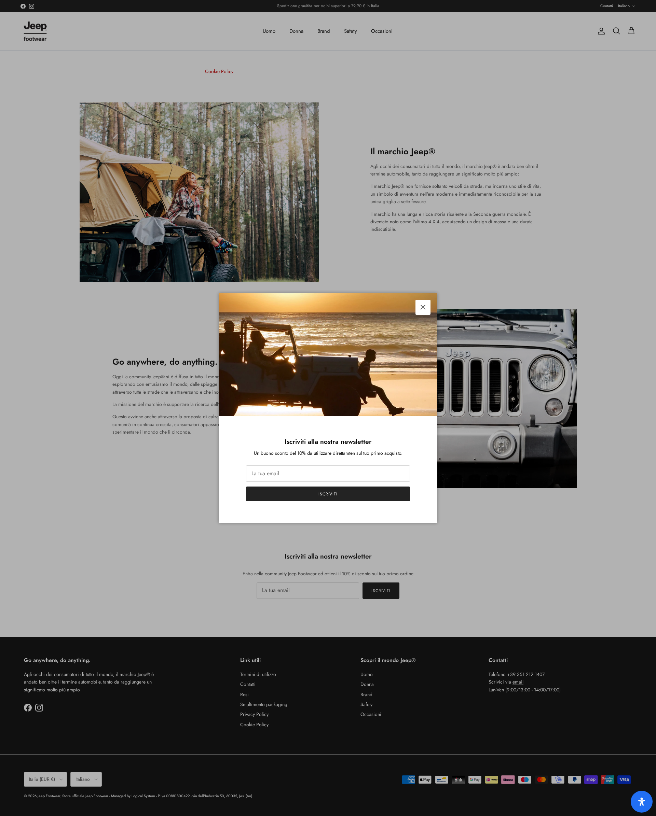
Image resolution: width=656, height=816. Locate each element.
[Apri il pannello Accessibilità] (642, 802)
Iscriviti (328, 494)
